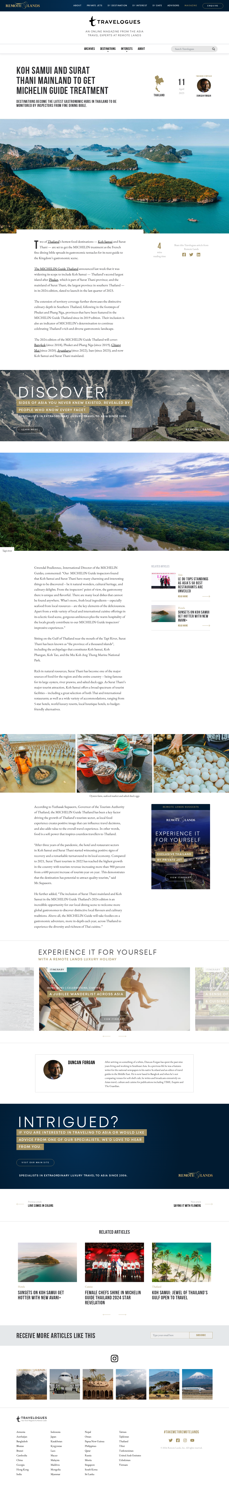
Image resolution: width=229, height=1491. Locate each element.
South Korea (91, 1469)
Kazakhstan (56, 1441)
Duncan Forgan (81, 1062)
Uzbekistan (124, 1460)
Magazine (191, 5)
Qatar (88, 1450)
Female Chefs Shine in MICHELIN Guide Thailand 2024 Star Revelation (113, 1297)
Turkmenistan (126, 1450)
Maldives (55, 1465)
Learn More (30, 429)
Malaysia (55, 1460)
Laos (53, 1450)
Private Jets (94, 5)
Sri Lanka (89, 1474)
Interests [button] (126, 48)
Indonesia (55, 1432)
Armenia (20, 1432)
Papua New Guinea (94, 1441)
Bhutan (20, 1446)
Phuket (53, 279)
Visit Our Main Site (35, 1162)
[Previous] (106, 1036)
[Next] (122, 1036)
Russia (88, 1455)
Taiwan (122, 1432)
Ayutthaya (64, 350)
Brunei (19, 1450)
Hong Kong (22, 1469)
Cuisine (89, 1286)
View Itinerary (180, 877)
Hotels (181, 608)
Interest (139, 5)
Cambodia (21, 1455)
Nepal (88, 1432)
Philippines (90, 1446)
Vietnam (123, 1465)
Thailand (159, 95)
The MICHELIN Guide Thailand (56, 269)
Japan (53, 1436)
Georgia (20, 1465)
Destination (117, 5)
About (141, 48)
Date (157, 5)
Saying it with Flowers (187, 1205)
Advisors (173, 5)
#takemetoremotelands (181, 1432)
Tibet (122, 1446)
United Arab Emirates (130, 1455)
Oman (88, 1436)
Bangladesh (22, 1441)
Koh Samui (105, 241)
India (19, 1474)
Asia (180, 574)
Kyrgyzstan (56, 1446)
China (19, 1460)
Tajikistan (124, 1436)
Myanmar (55, 1474)
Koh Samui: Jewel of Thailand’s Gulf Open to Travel (180, 1295)
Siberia (88, 1460)
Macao (54, 1455)
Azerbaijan (21, 1436)
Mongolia (56, 1469)
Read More (183, 596)
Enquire (212, 6)
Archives (89, 48)
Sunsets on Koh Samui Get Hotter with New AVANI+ (194, 616)
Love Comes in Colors (40, 1205)
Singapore (90, 1465)
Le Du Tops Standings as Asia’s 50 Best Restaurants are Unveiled (193, 585)
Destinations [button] (108, 48)
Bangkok (40, 345)
